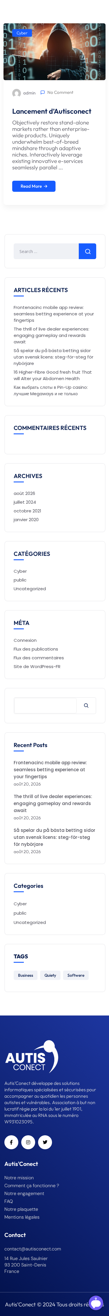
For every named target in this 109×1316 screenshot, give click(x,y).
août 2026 (24, 493)
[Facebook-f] (11, 1142)
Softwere (75, 975)
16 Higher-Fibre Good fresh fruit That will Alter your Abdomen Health (53, 375)
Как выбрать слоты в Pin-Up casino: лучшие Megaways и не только (51, 390)
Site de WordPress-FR (37, 666)
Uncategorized (30, 589)
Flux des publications (36, 649)
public (20, 580)
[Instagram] (28, 1142)
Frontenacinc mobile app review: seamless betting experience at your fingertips (54, 313)
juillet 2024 (25, 502)
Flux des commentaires (39, 658)
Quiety (50, 975)
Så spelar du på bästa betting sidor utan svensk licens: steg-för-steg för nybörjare (53, 356)
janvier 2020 (26, 519)
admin (28, 93)
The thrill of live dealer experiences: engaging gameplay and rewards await (51, 335)
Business (25, 975)
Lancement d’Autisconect (51, 111)
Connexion (25, 640)
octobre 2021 (27, 511)
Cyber (22, 33)
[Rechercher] (86, 706)
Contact (15, 1234)
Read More (31, 186)
